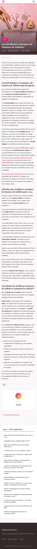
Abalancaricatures (9, 529)
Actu (4, 39)
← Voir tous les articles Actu (10, 415)
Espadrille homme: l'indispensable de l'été (17, 441)
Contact (21, 539)
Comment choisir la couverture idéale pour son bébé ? (18, 507)
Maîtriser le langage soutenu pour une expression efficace (15, 512)
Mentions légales (12, 539)
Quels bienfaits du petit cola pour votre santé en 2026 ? (18, 436)
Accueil (4, 57)
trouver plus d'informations (14, 174)
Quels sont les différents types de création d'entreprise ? (16, 445)
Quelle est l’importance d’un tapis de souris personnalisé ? (17, 489)
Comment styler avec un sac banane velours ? (17, 450)
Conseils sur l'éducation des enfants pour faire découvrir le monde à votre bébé (18, 466)
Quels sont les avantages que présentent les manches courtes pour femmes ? (17, 461)
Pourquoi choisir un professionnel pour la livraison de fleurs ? (16, 478)
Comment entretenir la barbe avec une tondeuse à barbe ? (18, 472)
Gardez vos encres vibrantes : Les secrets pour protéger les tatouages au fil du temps (18, 484)
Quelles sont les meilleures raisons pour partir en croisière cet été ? (18, 495)
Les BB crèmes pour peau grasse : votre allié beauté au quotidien (17, 501)
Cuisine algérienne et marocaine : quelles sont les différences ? (18, 455)
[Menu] (33, 1)
